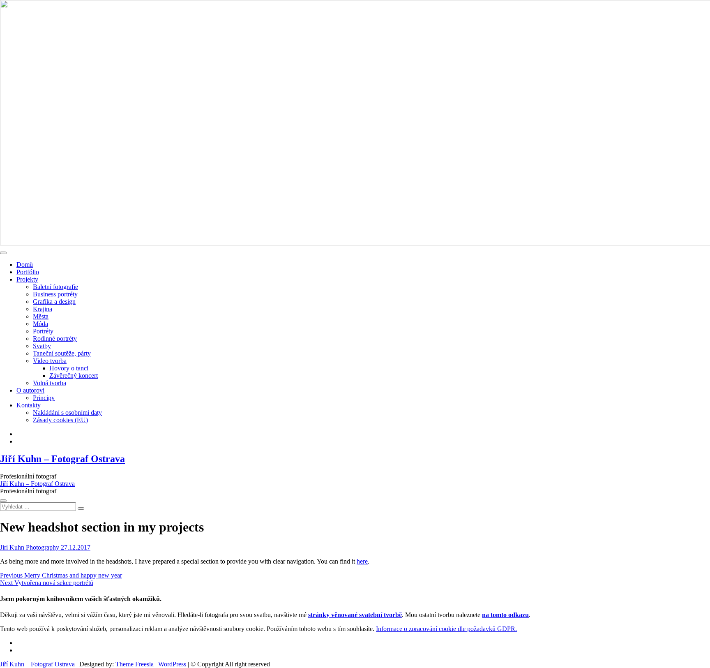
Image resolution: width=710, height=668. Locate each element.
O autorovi (30, 390)
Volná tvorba (49, 382)
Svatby (42, 345)
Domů (24, 264)
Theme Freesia (134, 664)
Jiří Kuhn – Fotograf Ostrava (62, 458)
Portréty (43, 331)
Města (40, 316)
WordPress (172, 664)
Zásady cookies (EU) (60, 419)
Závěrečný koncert (73, 375)
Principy (44, 397)
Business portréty (55, 294)
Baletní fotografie (55, 286)
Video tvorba (50, 360)
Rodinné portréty (55, 338)
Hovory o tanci (68, 368)
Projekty (27, 279)
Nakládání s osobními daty (67, 412)
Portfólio (27, 271)
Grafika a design (54, 301)
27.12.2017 (74, 547)
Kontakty (28, 405)
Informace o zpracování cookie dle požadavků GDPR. (446, 628)
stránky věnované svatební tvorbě (355, 614)
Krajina (42, 308)
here (362, 561)
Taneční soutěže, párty (62, 353)
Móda (40, 323)
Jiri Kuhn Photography (29, 547)
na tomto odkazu (505, 614)
